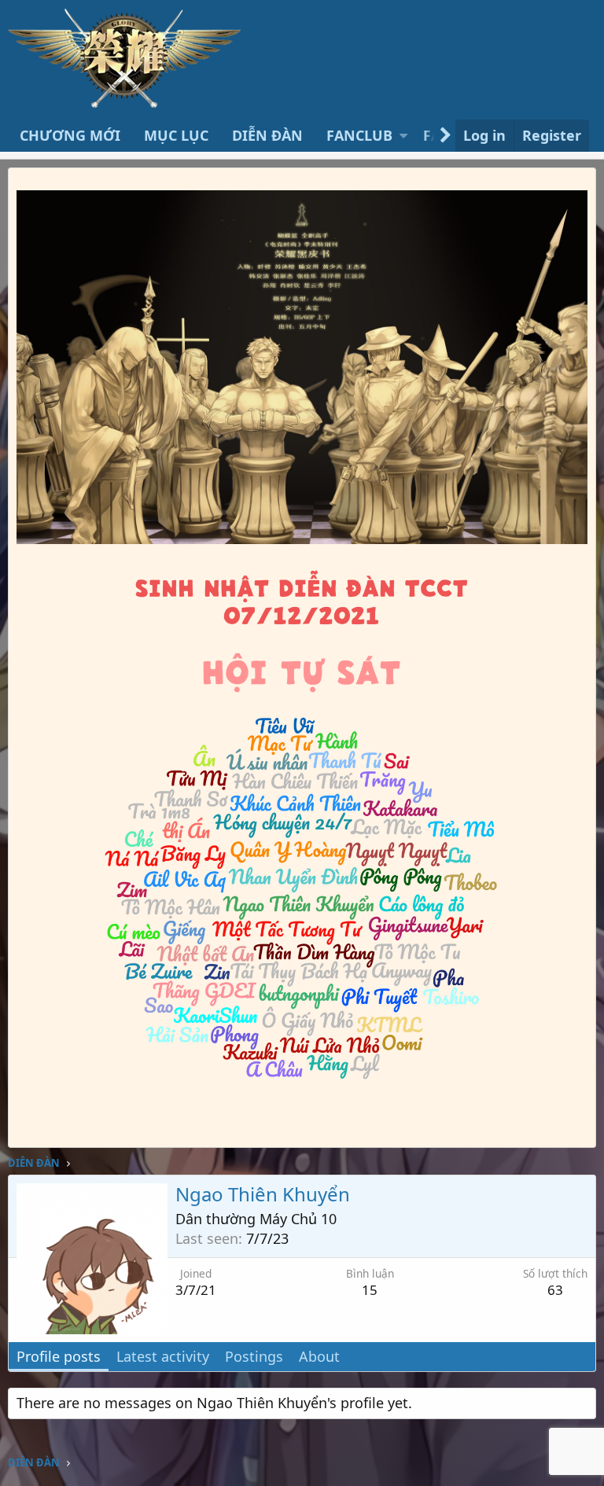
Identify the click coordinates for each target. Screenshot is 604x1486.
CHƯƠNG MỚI (70, 135)
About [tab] (319, 1356)
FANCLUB (359, 135)
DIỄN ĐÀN (267, 135)
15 (370, 1290)
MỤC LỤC (176, 135)
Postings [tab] (254, 1356)
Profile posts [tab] (59, 1356)
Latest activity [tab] (162, 1356)
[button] (403, 136)
